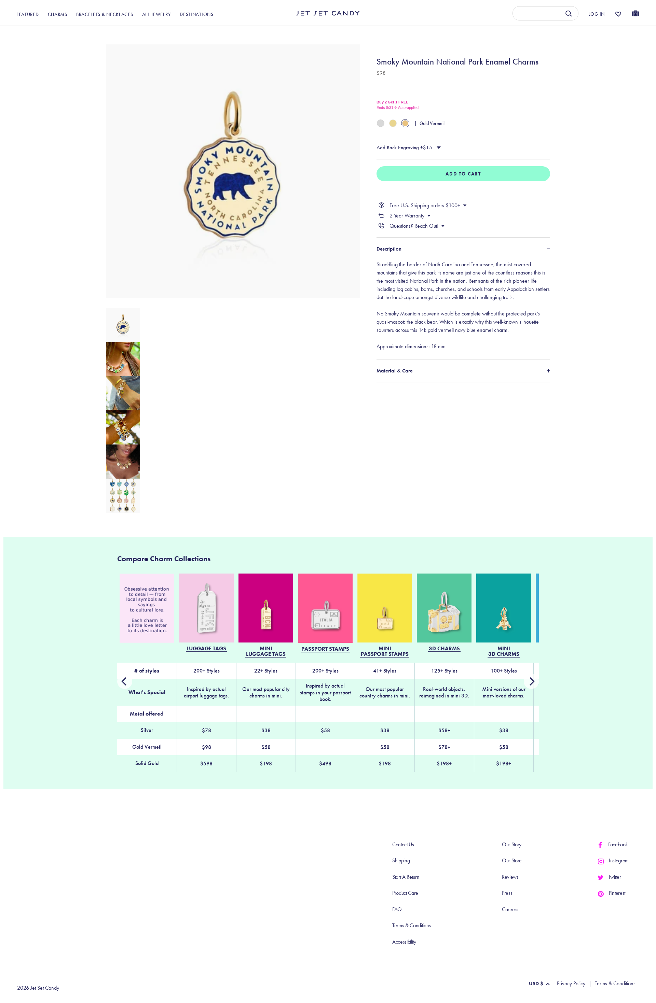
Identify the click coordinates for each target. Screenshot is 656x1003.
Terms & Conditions (411, 925)
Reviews (510, 876)
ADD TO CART (463, 173)
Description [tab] (389, 248)
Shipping (401, 860)
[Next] (124, 681)
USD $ (536, 983)
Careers (510, 909)
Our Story (511, 844)
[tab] (463, 305)
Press (507, 892)
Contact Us (403, 844)
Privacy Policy (571, 983)
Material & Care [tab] (395, 370)
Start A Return (406, 876)
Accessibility (404, 941)
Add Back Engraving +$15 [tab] (404, 147)
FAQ (397, 909)
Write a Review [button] (497, 33)
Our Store (512, 860)
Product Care (405, 892)
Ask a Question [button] (601, 33)
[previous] (531, 681)
